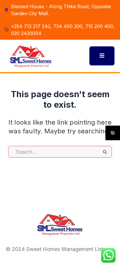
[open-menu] (102, 55)
